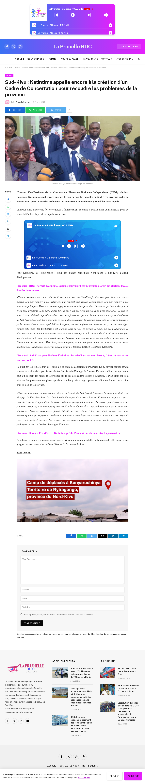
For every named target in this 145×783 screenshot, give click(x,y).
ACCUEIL (19, 59)
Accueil (51, 766)
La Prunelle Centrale (21, 102)
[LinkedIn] (8, 221)
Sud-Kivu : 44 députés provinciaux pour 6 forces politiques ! (128, 689)
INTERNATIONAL (124, 59)
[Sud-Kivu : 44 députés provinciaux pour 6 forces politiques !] (107, 689)
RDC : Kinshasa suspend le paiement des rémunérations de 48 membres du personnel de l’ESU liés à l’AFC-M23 (81, 724)
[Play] (72, 15)
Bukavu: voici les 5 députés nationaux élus (127, 671)
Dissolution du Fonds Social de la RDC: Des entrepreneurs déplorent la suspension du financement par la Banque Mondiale (128, 711)
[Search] (139, 59)
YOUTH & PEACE (69, 59)
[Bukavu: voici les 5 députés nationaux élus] (107, 672)
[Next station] (56, 15)
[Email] (8, 228)
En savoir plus (84, 777)
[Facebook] (8, 199)
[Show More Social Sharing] (69, 110)
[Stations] (115, 225)
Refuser (114, 776)
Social (9, 75)
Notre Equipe (90, 766)
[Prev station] (89, 15)
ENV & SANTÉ (90, 59)
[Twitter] (8, 214)
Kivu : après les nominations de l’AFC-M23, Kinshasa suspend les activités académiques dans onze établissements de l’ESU (81, 697)
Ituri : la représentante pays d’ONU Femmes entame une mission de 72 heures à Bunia (82, 672)
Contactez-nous (69, 766)
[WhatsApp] (8, 207)
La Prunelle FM (129, 46)
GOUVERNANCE (35, 59)
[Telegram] (8, 236)
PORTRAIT (106, 59)
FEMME (52, 59)
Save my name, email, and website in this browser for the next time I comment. (59, 614)
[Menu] (6, 59)
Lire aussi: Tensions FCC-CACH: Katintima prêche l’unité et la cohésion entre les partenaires (68, 433)
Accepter (133, 776)
